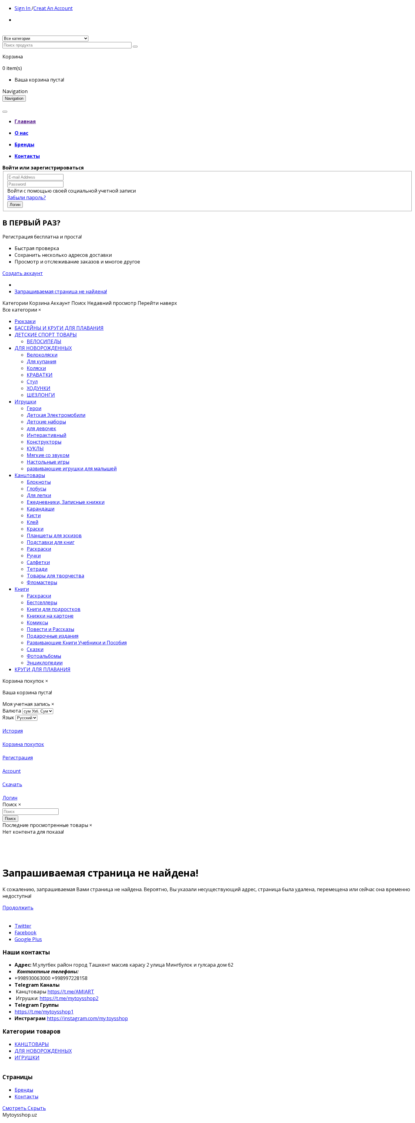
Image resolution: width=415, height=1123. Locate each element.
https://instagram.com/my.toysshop (87, 1018)
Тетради (37, 569)
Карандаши (40, 508)
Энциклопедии (45, 662)
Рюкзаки (25, 321)
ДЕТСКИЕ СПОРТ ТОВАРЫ (46, 334)
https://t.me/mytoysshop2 (68, 998)
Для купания (41, 361)
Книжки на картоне (50, 615)
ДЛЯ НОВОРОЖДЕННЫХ (43, 348)
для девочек (41, 428)
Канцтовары (30, 475)
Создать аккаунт (22, 273)
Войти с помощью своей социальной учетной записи (71, 190)
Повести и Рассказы (50, 629)
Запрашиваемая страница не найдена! (61, 291)
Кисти (34, 515)
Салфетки (38, 562)
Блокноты (39, 482)
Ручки (34, 555)
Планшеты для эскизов (54, 535)
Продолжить (17, 907)
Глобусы (36, 488)
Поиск (10, 818)
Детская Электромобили (56, 415)
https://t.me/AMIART (70, 991)
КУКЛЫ (35, 448)
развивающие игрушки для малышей (72, 468)
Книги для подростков (54, 609)
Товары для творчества (55, 575)
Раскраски (39, 549)
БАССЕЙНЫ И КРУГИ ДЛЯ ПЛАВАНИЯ (59, 328)
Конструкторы (44, 441)
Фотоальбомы (44, 656)
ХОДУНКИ (38, 388)
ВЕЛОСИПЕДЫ (44, 341)
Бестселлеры (42, 602)
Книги (22, 589)
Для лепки (39, 495)
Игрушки (25, 401)
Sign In (23, 8)
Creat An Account (53, 8)
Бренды (24, 1089)
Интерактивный (46, 435)
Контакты (26, 1096)
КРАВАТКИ (40, 374)
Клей (32, 522)
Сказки (35, 649)
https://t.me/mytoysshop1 (44, 1011)
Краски (35, 528)
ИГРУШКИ (27, 1057)
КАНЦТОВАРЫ (32, 1044)
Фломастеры (42, 582)
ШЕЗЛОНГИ (41, 395)
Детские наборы (46, 421)
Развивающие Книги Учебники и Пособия (77, 642)
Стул (32, 381)
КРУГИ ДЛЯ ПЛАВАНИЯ (42, 669)
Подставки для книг (50, 542)
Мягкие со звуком (48, 455)
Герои (34, 408)
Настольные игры (48, 462)
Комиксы (37, 622)
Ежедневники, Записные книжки (66, 502)
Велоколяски (42, 354)
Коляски (36, 368)
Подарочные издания (52, 636)
